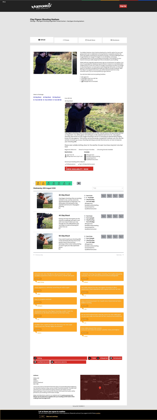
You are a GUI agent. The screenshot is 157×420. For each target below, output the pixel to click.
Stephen (39, 333)
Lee (85, 295)
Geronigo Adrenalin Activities (78, 6)
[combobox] (107, 188)
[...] (59, 208)
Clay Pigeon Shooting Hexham (75, 21)
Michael (86, 282)
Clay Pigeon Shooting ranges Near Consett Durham (51, 21)
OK (42, 416)
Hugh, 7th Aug (40, 282)
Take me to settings (52, 416)
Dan (38, 319)
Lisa (85, 322)
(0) (5, 2)
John (85, 309)
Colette (85, 336)
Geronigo (32, 21)
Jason (38, 294)
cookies (98, 413)
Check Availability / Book (77, 168)
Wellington (39, 305)
